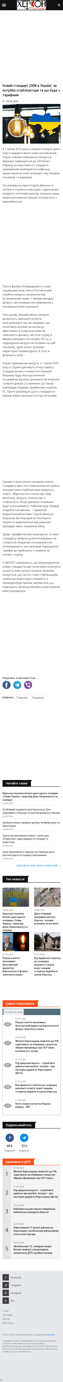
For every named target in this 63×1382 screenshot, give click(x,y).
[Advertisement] (31, 46)
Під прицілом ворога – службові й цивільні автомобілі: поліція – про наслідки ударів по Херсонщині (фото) (35, 1193)
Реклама (7, 1314)
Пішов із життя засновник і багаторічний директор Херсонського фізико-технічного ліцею (37, 1025)
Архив (6, 1318)
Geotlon (51, 1334)
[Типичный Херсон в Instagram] (6, 1293)
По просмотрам (14, 1012)
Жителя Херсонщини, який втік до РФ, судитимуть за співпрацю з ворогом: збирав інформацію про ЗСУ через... (35, 1174)
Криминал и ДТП (18, 1162)
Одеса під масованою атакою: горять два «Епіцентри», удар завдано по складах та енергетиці (26, 839)
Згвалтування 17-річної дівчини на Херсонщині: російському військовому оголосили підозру (36, 1231)
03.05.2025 (12, 101)
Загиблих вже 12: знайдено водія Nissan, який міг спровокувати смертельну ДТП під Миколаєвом (32, 1249)
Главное (22, 697)
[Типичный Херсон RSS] (6, 1300)
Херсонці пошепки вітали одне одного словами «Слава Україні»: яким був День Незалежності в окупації (30, 796)
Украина (37, 697)
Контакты (8, 1323)
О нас (6, 1310)
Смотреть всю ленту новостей (38, 865)
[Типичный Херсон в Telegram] (24, 1138)
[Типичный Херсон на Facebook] (10, 1138)
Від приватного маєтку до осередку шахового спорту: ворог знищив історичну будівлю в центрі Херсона (36, 1088)
